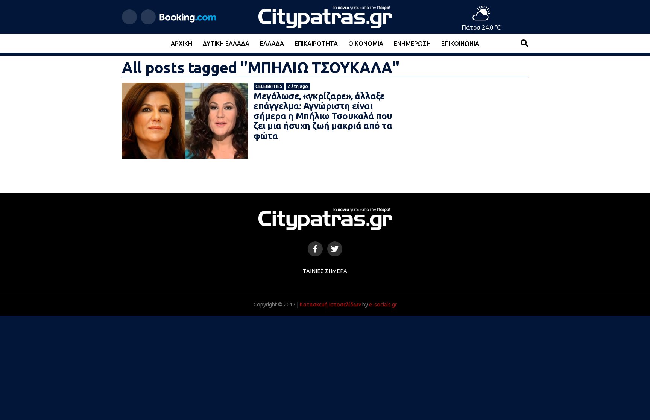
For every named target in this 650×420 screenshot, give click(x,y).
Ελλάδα (272, 43)
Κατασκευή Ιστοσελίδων (330, 305)
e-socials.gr (383, 305)
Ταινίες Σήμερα (325, 271)
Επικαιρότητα (316, 43)
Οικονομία (365, 43)
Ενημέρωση (412, 43)
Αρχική (181, 43)
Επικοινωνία (460, 43)
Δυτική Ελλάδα (226, 43)
